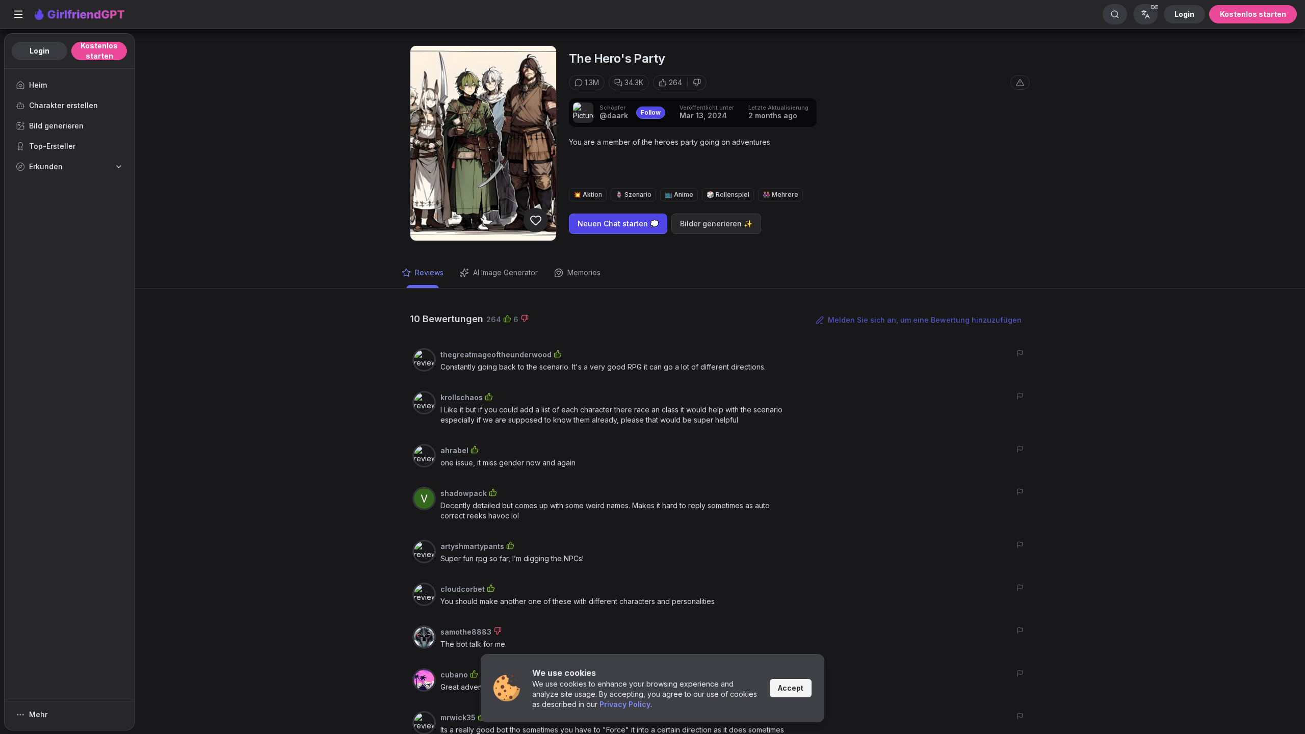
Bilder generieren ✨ (716, 223)
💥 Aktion (587, 194)
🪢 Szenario (633, 194)
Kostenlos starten (1253, 14)
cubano (454, 674)
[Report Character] (1020, 82)
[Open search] (1115, 14)
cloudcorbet (462, 589)
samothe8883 (465, 631)
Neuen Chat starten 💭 (618, 223)
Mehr (38, 714)
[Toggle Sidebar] (18, 14)
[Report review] (1020, 353)
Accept (790, 688)
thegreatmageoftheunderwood (496, 354)
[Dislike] (697, 82)
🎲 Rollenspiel (728, 194)
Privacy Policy (624, 704)
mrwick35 (458, 717)
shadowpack (463, 493)
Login (1184, 14)
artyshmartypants (472, 546)
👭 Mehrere (780, 194)
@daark (613, 115)
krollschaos (461, 397)
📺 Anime (679, 194)
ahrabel (454, 450)
